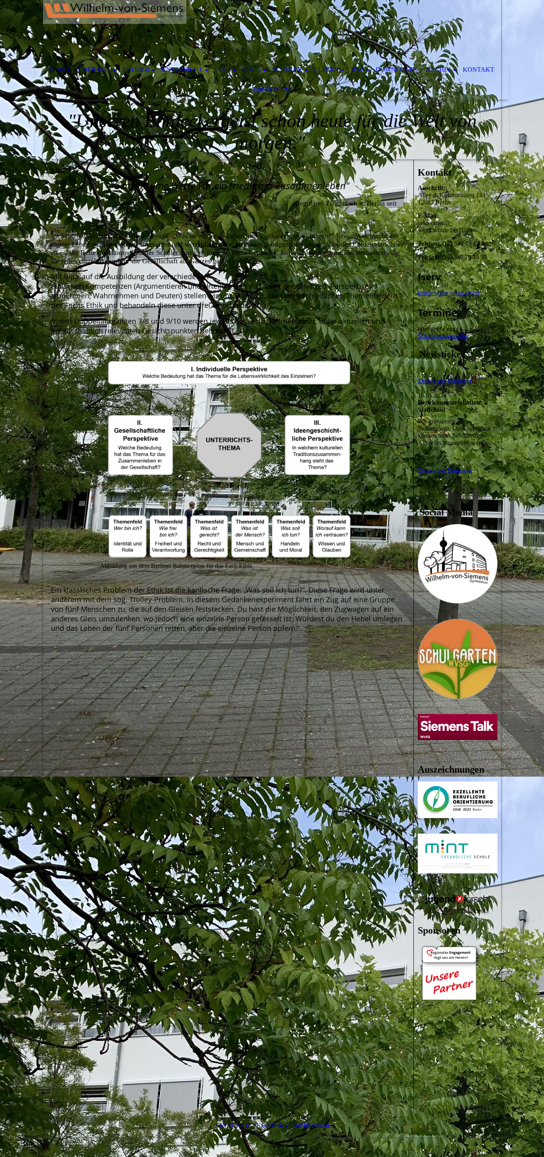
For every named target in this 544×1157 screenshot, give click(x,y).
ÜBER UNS (94, 69)
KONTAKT (272, 1125)
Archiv (438, 69)
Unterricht (182, 69)
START (60, 69)
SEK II (251, 69)
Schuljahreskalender (443, 336)
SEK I (223, 69)
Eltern (326, 69)
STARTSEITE (233, 1125)
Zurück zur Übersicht (445, 381)
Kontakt (478, 69)
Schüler (287, 69)
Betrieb (135, 69)
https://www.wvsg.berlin (448, 293)
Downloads (397, 69)
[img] (248, 30)
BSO (357, 69)
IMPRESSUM (310, 1125)
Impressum (272, 89)
